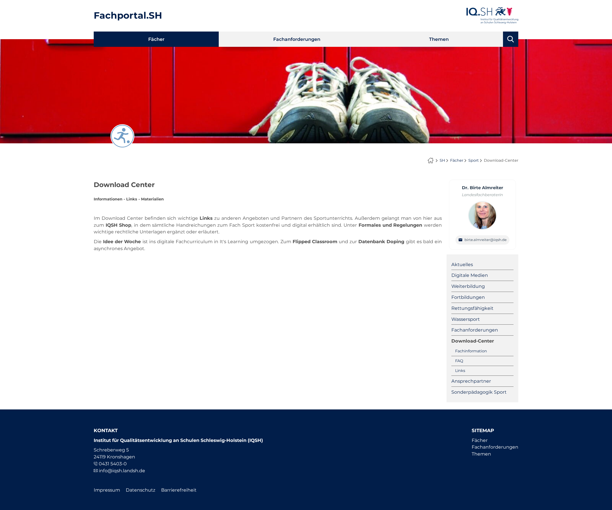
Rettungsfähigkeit (472, 308)
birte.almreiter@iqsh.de (485, 239)
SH (442, 160)
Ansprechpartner (471, 381)
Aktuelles (462, 264)
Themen (439, 39)
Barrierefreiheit (179, 490)
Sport (473, 160)
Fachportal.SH (128, 15)
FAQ (459, 361)
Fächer (156, 39)
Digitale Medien (469, 275)
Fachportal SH (432, 160)
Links (460, 370)
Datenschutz (140, 490)
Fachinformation (471, 351)
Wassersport (465, 319)
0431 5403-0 (113, 464)
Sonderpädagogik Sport (479, 392)
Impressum (107, 490)
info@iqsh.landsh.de (122, 470)
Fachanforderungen (296, 39)
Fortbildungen (468, 297)
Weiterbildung (468, 286)
